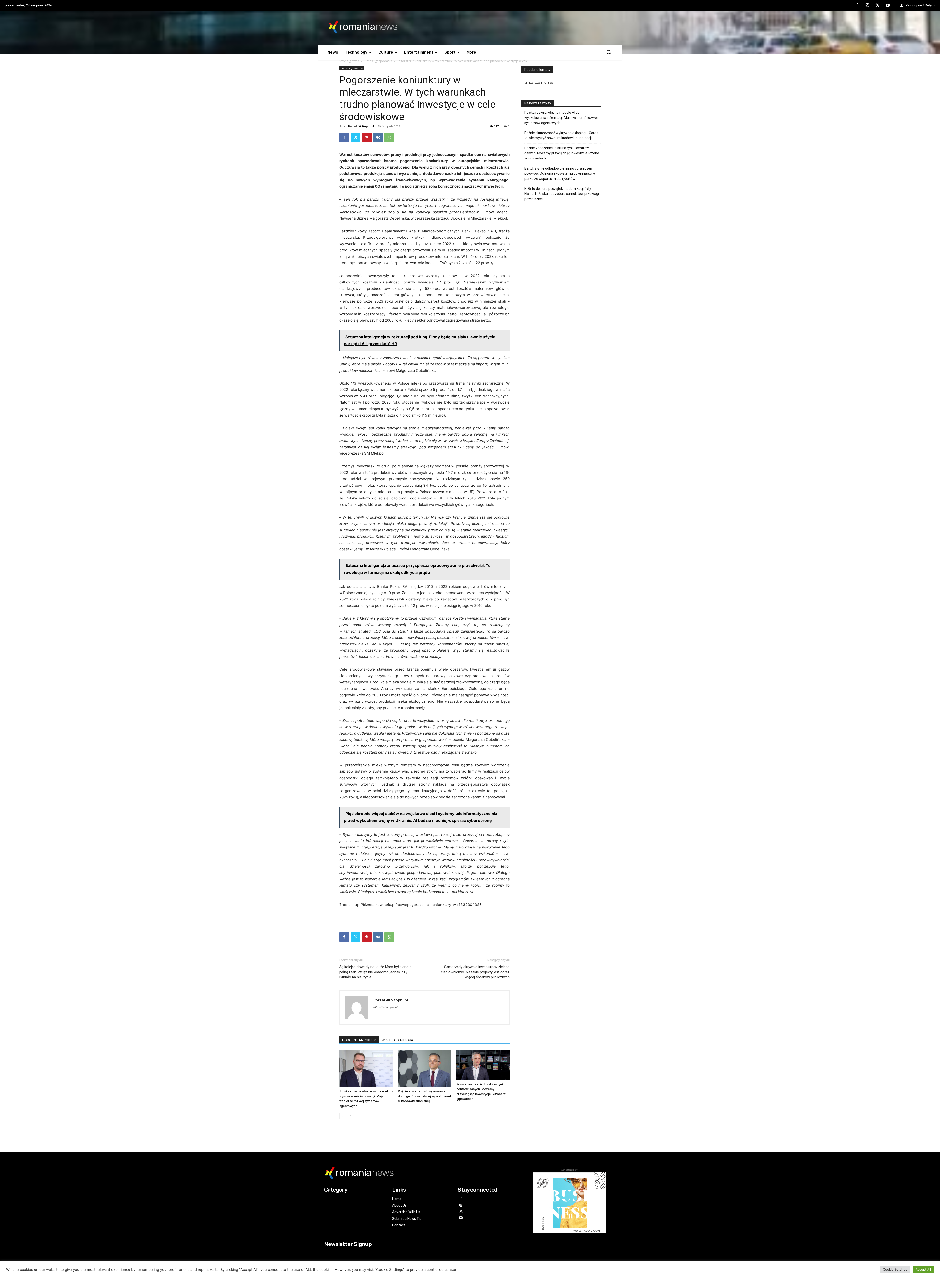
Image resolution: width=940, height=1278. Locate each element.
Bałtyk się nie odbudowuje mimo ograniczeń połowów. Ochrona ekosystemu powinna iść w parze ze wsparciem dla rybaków (559, 173)
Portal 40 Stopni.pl (361, 126)
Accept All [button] (923, 1269)
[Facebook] (857, 5)
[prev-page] (342, 1116)
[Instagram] (867, 5)
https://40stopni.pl (385, 1007)
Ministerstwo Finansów (538, 82)
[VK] (378, 137)
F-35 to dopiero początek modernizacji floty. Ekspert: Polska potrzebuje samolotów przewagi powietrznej (561, 194)
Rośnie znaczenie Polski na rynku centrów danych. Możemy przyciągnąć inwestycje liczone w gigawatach (561, 153)
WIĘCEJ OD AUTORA (397, 1040)
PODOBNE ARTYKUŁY (359, 1040)
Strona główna (349, 61)
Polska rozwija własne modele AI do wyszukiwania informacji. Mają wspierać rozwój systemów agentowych (561, 118)
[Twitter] (877, 5)
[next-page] (350, 1116)
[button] (608, 52)
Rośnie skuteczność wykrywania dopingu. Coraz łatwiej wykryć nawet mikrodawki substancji (424, 1096)
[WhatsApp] (389, 137)
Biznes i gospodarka (378, 61)
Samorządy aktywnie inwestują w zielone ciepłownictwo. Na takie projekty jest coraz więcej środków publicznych (475, 972)
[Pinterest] (367, 137)
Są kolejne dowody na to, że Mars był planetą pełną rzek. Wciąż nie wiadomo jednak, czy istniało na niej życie (375, 972)
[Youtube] (887, 5)
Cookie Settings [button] (895, 1269)
